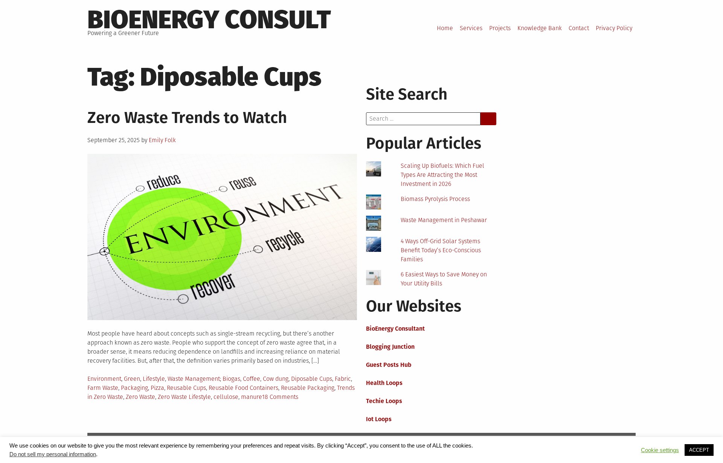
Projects (500, 28)
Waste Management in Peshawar (444, 220)
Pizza (157, 387)
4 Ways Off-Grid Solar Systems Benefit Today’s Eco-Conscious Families (441, 250)
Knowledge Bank (539, 28)
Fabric (343, 378)
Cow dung (275, 378)
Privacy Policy (614, 28)
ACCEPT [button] (699, 450)
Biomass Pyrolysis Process (435, 198)
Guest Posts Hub (389, 364)
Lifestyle (154, 378)
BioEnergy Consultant (395, 328)
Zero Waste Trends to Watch (187, 117)
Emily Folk (162, 140)
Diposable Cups (311, 378)
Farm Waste (102, 387)
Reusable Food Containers (243, 387)
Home (445, 28)
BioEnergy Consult (209, 19)
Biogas (231, 378)
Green (132, 378)
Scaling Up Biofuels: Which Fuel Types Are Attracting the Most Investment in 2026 (442, 174)
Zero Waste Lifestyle (184, 396)
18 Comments (280, 396)
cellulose (226, 396)
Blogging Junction (390, 346)
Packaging (134, 387)
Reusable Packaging (307, 387)
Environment (104, 378)
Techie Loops (384, 401)
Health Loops (384, 382)
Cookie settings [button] (660, 450)
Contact (579, 28)
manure (251, 396)
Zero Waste (140, 396)
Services (471, 28)
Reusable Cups (186, 387)
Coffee (251, 378)
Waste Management (194, 378)
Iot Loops (379, 419)
